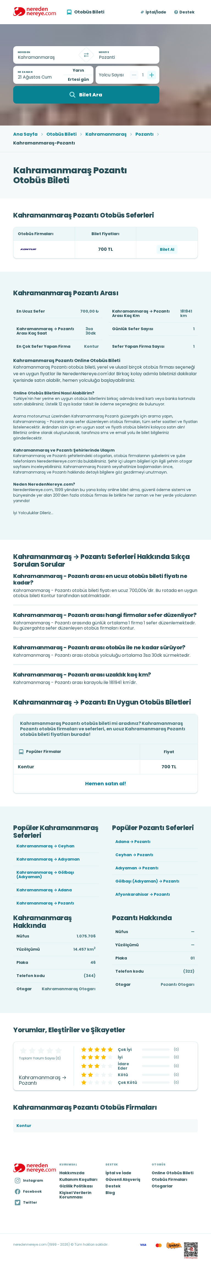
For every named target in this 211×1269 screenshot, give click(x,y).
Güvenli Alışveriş (123, 1179)
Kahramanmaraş (106, 134)
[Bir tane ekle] (151, 75)
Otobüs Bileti (61, 134)
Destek (187, 12)
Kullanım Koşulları (78, 1179)
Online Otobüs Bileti (172, 1173)
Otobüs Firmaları (169, 1179)
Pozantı (144, 134)
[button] (154, 12)
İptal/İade (156, 12)
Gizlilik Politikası (76, 1186)
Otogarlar (162, 1186)
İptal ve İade (118, 1173)
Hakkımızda (71, 1173)
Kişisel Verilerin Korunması (75, 1195)
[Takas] (86, 54)
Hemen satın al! (105, 783)
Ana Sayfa (25, 134)
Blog (110, 1192)
